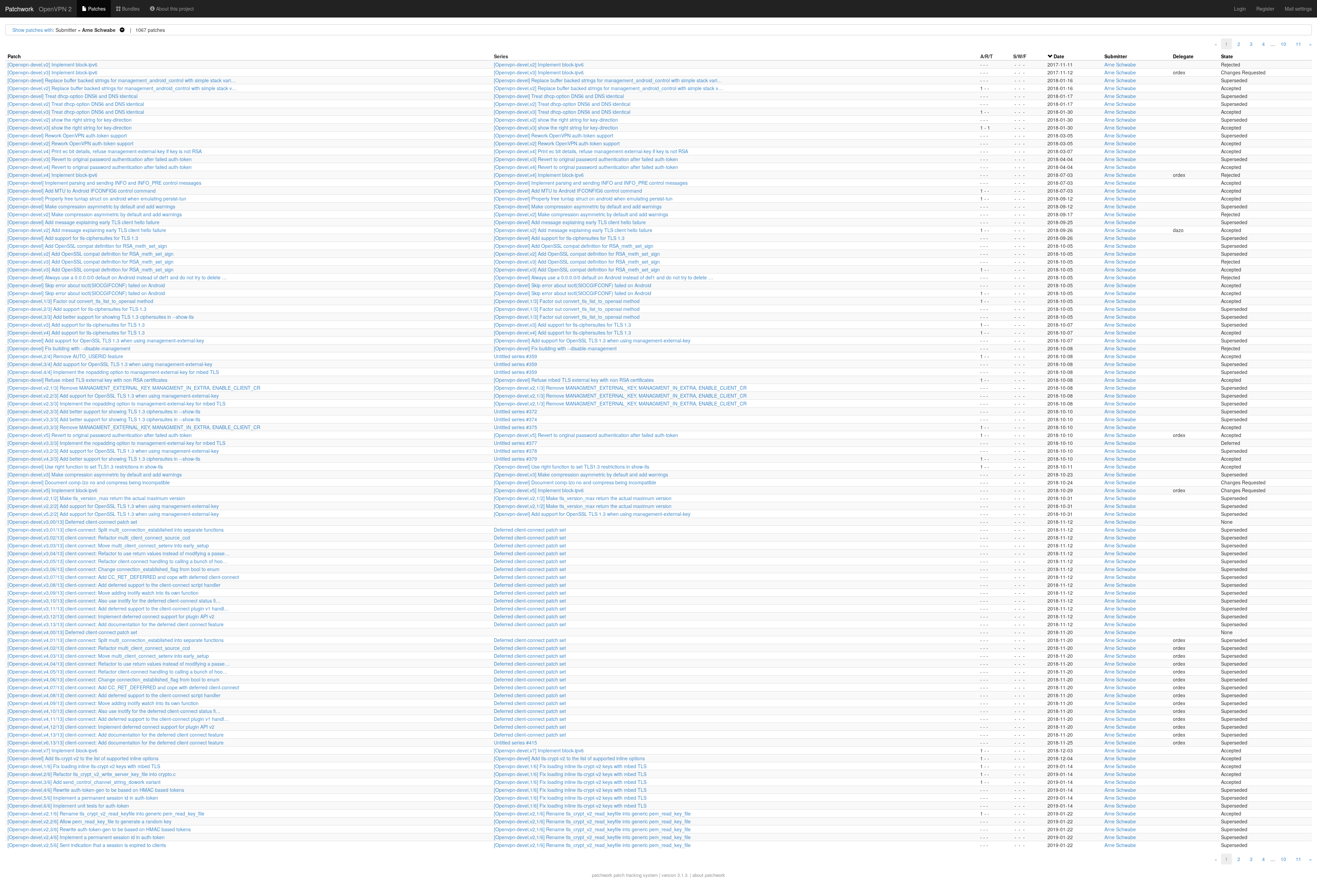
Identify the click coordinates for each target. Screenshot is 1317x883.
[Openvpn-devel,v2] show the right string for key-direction (70, 119)
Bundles (130, 8)
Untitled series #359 (515, 356)
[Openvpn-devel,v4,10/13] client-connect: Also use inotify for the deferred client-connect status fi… (114, 710)
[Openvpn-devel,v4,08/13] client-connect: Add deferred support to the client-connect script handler (114, 695)
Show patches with (32, 29)
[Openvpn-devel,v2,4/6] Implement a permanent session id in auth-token (86, 837)
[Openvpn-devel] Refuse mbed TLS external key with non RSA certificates (87, 379)
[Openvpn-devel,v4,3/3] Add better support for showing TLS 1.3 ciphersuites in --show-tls (104, 458)
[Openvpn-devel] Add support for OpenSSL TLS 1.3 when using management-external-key (106, 340)
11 (1298, 43)
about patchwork (708, 875)
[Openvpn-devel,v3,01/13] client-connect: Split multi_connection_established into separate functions (116, 529)
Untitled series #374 (515, 419)
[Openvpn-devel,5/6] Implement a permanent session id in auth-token (83, 797)
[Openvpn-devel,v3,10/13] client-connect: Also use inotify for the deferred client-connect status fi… (114, 600)
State (1227, 56)
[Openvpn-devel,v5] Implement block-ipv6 (52, 490)
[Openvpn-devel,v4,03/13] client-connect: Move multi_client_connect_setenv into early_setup (108, 655)
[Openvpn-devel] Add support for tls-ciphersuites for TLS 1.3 (73, 237)
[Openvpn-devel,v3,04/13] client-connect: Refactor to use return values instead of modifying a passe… (118, 553)
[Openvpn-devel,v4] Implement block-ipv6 (52, 174)
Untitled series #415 (515, 742)
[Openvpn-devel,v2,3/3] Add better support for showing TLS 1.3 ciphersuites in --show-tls (104, 411)
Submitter (1115, 56)
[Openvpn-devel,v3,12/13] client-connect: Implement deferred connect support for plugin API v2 (111, 616)
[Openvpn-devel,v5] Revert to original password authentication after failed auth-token (100, 435)
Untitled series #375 (515, 427)
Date (1059, 56)
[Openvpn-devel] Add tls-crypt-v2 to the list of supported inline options (83, 758)
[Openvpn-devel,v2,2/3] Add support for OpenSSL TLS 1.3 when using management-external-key (113, 395)
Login (1240, 8)
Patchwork (19, 8)
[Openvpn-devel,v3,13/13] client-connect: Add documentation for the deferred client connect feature (116, 624)
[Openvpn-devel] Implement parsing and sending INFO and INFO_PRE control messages (104, 182)
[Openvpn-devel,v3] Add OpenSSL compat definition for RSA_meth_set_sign (91, 261)
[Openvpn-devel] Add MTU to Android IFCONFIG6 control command (82, 190)
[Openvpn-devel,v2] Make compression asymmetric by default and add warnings (95, 214)
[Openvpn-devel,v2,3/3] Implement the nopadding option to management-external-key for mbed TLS (116, 403)
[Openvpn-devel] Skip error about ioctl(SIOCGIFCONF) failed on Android (86, 285)
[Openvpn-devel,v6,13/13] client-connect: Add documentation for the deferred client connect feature (116, 742)
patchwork (602, 875)
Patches (96, 8)
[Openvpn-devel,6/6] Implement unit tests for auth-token (68, 805)
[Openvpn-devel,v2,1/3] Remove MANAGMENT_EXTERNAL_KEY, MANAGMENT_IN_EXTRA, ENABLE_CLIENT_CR (134, 387)
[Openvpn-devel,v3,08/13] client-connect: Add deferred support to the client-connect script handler (114, 584)
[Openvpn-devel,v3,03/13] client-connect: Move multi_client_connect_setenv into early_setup (108, 545)
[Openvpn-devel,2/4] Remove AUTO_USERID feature (65, 356)
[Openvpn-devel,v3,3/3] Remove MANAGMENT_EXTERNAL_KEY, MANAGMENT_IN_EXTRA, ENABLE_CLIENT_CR (134, 427)
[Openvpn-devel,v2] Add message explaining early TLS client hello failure (87, 230)
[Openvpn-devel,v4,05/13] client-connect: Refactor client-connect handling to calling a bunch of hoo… (117, 671)
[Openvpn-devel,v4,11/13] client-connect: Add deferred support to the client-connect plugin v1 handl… (118, 718)
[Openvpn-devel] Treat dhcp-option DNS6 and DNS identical (73, 96)
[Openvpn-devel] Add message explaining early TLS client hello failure (83, 222)
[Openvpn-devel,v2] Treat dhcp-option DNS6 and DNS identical (76, 103)
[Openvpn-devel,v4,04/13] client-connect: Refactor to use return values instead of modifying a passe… (118, 663)
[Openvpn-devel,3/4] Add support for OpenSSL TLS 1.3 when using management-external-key (110, 364)
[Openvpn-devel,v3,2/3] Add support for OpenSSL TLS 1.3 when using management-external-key (113, 450)
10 (1283, 43)
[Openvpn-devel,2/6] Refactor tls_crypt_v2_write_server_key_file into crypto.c (92, 774)
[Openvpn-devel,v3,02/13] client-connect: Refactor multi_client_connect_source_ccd (99, 537)
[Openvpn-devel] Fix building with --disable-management (69, 348)
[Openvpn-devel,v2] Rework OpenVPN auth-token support (70, 143)
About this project (174, 8)
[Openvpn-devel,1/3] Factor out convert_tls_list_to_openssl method (80, 301)
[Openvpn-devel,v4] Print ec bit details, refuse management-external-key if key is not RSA (105, 151)
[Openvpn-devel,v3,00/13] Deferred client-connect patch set (72, 521)
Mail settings (1298, 8)
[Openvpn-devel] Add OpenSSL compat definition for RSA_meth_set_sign (87, 245)
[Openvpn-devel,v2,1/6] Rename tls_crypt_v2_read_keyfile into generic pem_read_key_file (106, 813)
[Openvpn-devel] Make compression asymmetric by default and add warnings (91, 206)
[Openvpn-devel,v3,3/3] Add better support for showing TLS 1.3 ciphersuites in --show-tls (104, 419)
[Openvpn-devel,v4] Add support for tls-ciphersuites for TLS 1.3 (76, 332)
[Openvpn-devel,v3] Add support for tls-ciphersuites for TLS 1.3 (76, 324)
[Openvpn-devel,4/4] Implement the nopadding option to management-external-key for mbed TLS (113, 371)
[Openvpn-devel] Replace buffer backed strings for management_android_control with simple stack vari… (122, 80)
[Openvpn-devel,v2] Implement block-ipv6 (52, 64)
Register (1265, 8)
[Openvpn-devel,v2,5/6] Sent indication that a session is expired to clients (87, 845)
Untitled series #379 (515, 458)
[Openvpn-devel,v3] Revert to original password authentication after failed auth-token (100, 159)
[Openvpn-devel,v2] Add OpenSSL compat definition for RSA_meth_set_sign (91, 253)
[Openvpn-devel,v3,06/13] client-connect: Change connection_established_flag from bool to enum (114, 569)
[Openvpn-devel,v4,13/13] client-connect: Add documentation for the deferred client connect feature (116, 734)
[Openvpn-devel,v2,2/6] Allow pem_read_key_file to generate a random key (89, 821)
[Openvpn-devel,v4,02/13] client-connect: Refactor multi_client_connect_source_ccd (99, 647)
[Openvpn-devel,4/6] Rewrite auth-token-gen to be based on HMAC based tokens (96, 789)
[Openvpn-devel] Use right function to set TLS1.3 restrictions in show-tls (85, 466)
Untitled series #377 (515, 442)
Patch (14, 56)
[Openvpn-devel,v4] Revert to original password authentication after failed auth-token (100, 167)
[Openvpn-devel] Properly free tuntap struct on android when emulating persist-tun (97, 198)
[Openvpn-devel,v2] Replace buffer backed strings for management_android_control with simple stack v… (122, 88)
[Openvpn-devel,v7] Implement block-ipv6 (52, 750)
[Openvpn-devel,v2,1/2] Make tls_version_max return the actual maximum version (96, 498)
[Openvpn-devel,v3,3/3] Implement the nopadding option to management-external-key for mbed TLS (116, 442)
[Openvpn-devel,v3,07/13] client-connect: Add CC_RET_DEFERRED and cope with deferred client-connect (123, 576)
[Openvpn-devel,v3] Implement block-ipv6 (52, 72)
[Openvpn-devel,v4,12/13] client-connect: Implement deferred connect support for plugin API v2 (111, 726)
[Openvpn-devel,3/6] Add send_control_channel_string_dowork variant (84, 781)
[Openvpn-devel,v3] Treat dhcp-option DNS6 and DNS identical (76, 111)
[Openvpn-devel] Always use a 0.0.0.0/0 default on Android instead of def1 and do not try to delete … (117, 277)
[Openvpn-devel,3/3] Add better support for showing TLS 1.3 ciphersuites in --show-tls (101, 316)
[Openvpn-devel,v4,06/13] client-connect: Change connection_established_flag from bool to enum (114, 679)
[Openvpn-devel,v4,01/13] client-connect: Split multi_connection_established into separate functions (116, 640)
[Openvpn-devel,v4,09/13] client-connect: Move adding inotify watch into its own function (103, 703)
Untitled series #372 (515, 411)
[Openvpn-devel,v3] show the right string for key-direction (70, 127)
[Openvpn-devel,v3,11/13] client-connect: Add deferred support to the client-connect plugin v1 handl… (118, 608)
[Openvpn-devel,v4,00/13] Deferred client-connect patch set (72, 632)
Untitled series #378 (515, 450)
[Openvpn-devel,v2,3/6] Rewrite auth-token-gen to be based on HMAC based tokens (99, 829)
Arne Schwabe (1120, 64)
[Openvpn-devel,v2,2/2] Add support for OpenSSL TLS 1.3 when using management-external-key (113, 506)
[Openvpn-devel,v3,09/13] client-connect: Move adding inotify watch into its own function (103, 592)
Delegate (1183, 56)
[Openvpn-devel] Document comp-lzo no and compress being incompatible (89, 482)
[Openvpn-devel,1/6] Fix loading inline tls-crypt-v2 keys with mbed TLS (84, 766)
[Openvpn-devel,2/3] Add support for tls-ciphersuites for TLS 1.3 (77, 308)
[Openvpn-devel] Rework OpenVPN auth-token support (67, 135)
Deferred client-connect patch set (530, 529)
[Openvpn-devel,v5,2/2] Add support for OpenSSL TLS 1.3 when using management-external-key (113, 513)
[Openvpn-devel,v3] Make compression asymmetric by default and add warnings (95, 474)
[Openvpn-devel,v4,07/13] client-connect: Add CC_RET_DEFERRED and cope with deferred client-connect (123, 687)
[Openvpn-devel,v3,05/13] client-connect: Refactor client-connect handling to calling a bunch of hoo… (117, 561)
